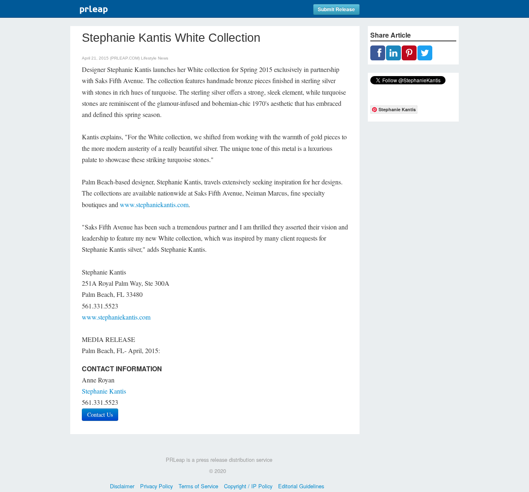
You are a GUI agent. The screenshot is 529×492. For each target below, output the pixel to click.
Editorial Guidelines (301, 486)
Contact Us (100, 414)
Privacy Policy (156, 486)
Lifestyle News (154, 58)
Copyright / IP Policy (248, 486)
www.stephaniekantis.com (154, 204)
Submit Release (336, 9)
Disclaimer (122, 486)
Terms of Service (198, 486)
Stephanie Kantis (104, 391)
